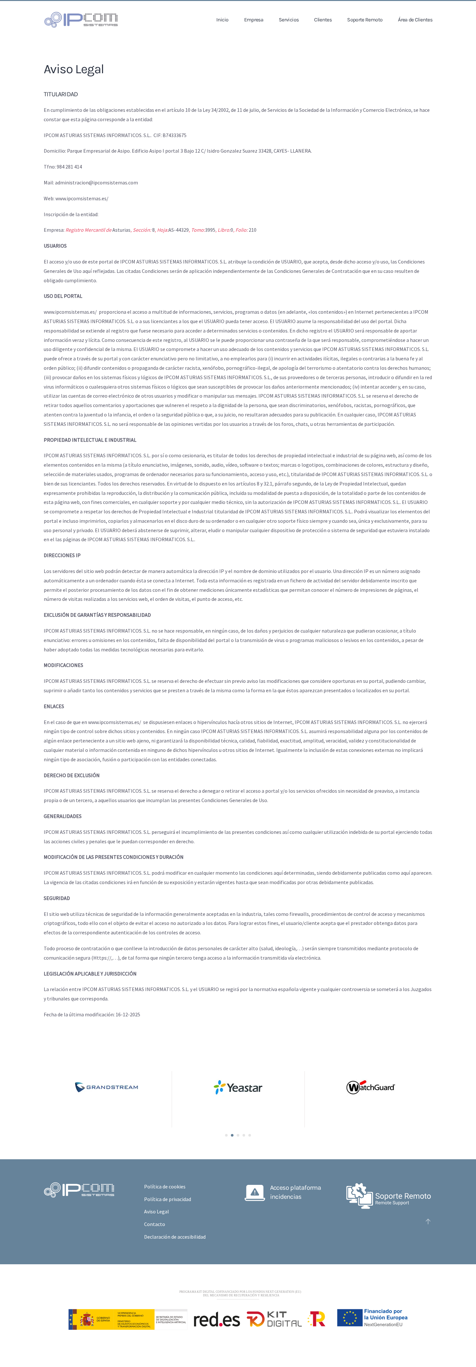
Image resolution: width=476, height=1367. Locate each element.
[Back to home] (81, 19)
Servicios (289, 20)
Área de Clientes (415, 20)
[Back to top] (428, 1221)
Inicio (222, 20)
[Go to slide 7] (238, 1135)
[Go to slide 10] (244, 1135)
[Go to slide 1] (226, 1135)
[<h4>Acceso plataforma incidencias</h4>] (254, 1191)
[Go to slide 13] (249, 1135)
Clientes (323, 20)
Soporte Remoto (364, 20)
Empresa (254, 20)
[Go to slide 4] (232, 1135)
